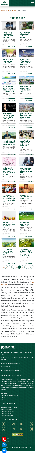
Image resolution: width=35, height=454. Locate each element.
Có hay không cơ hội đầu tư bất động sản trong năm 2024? (8, 35)
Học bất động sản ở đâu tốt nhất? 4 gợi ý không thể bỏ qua (25, 144)
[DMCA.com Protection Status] (17, 434)
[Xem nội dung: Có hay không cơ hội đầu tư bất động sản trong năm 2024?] (9, 26)
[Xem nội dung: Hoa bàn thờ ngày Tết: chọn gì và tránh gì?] (26, 188)
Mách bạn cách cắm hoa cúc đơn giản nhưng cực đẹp (9, 225)
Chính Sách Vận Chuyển (7, 411)
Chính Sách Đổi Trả (6, 413)
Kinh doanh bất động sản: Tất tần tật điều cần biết (26, 170)
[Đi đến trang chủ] (4, 3)
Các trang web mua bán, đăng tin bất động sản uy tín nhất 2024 (8, 89)
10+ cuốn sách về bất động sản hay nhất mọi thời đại (9, 142)
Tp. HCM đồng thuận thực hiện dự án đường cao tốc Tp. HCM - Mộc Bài (9, 198)
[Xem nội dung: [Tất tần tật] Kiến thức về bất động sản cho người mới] (26, 107)
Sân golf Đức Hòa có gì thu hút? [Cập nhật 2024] (8, 252)
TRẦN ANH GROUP (13, 447)
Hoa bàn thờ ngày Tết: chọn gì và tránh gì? (26, 197)
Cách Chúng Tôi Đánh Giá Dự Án (9, 395)
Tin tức (13, 10)
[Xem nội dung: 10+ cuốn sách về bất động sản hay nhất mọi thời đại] (9, 134)
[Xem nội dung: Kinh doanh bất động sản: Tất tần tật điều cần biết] (26, 161)
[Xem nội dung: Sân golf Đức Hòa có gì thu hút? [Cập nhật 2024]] (9, 243)
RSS (2, 399)
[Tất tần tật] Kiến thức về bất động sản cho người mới (26, 116)
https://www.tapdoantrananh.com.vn (13, 370)
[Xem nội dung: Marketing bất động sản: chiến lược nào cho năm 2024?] (26, 53)
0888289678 (6, 367)
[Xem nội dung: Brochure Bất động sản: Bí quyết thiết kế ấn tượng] (26, 26)
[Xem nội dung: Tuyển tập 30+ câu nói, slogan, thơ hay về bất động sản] (9, 107)
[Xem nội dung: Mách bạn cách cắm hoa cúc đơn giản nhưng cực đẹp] (9, 215)
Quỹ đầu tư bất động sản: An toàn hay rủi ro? (8, 61)
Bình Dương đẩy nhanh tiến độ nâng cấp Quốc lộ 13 (25, 89)
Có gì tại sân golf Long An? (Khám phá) (25, 224)
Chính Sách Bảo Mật (6, 409)
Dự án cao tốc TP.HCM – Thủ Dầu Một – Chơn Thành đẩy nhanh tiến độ (9, 171)
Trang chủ (6, 10)
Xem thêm (11, 46)
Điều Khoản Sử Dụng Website (9, 407)
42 (32, 267)
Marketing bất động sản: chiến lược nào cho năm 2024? (25, 62)
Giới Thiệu (4, 393)
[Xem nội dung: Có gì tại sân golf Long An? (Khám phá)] (26, 215)
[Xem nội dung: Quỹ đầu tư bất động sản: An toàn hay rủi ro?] (9, 53)
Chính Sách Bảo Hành (7, 415)
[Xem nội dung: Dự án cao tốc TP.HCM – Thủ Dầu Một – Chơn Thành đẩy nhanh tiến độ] (9, 161)
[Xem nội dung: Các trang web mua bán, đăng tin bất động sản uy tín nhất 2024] (9, 80)
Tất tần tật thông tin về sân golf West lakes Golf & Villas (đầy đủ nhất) (26, 253)
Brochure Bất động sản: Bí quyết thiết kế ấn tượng (26, 35)
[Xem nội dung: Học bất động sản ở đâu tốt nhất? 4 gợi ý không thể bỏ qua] (26, 134)
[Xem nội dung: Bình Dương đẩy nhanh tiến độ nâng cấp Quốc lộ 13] (26, 80)
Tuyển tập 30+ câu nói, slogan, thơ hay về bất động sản (8, 116)
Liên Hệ (3, 397)
